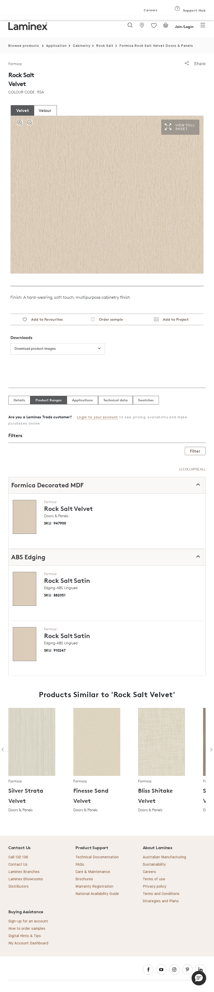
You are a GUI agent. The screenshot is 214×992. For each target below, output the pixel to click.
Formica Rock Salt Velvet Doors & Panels (156, 46)
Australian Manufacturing (164, 857)
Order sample (109, 319)
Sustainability (154, 864)
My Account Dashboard (28, 943)
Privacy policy (154, 886)
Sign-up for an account (28, 921)
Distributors (18, 886)
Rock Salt (105, 46)
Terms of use (154, 879)
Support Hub (194, 10)
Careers (150, 10)
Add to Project (174, 319)
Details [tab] (19, 400)
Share (199, 63)
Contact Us (18, 864)
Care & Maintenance (92, 872)
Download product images (35, 349)
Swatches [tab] (146, 400)
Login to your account (97, 417)
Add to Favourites (45, 319)
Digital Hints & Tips (24, 936)
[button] (199, 978)
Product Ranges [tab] (48, 400)
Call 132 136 (18, 857)
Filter (195, 451)
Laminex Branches (24, 872)
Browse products (23, 46)
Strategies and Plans (161, 901)
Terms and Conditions (161, 894)
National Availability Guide (97, 894)
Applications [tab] (82, 400)
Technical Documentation (97, 857)
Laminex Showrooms (25, 879)
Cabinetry (82, 46)
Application (56, 46)
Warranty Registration (94, 886)
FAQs (79, 864)
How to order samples (26, 929)
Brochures (84, 879)
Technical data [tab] (115, 400)
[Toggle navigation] (203, 27)
